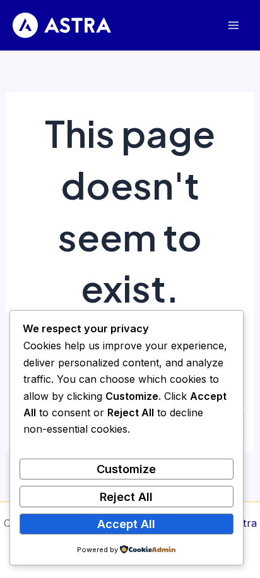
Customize (126, 469)
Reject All (126, 496)
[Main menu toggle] (233, 25)
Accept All (126, 524)
